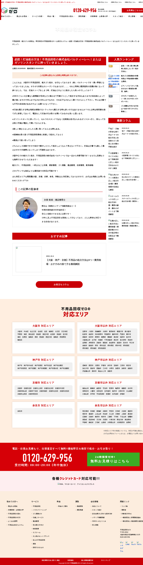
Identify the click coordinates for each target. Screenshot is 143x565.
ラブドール (37, 532)
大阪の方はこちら (102, 2)
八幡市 (92, 391)
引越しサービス (38, 517)
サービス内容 (37, 16)
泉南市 (84, 345)
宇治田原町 (100, 394)
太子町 (94, 340)
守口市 (131, 343)
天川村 (99, 419)
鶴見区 (20, 340)
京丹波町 (115, 394)
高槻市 (84, 337)
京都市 (20, 388)
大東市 (105, 331)
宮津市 (111, 388)
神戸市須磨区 (64, 368)
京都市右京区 (53, 391)
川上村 (111, 414)
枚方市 (128, 337)
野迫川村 (120, 419)
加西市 (117, 368)
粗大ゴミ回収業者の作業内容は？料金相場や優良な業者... (129, 78)
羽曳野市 (107, 334)
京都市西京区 (33, 394)
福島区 (30, 337)
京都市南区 (43, 391)
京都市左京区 (49, 388)
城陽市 (124, 388)
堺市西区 (126, 345)
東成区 (38, 334)
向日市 (130, 388)
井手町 (92, 394)
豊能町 (109, 337)
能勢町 (103, 337)
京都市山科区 (22, 394)
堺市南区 (93, 348)
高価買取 (80, 506)
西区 (36, 337)
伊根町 (122, 394)
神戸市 (20, 365)
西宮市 (91, 365)
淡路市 (109, 371)
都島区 (56, 337)
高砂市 (92, 368)
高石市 (116, 340)
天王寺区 (64, 331)
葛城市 (91, 414)
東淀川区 (46, 334)
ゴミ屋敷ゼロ (37, 514)
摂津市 (97, 337)
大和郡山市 (111, 422)
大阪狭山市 (86, 340)
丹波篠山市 (86, 371)
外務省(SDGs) (127, 514)
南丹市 (114, 391)
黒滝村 (130, 414)
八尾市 (91, 331)
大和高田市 (121, 422)
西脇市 (99, 368)
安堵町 (92, 411)
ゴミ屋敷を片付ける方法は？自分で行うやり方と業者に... (129, 108)
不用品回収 (37, 506)
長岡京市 (85, 391)
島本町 (116, 337)
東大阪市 (128, 331)
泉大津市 (123, 340)
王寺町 (117, 411)
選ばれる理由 (22, 16)
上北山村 (98, 414)
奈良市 (20, 411)
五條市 (91, 417)
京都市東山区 (22, 391)
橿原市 (130, 411)
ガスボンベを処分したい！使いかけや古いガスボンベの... (129, 98)
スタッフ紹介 (118, 16)
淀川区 (65, 334)
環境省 (124, 510)
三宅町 (97, 422)
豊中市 (128, 334)
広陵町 (84, 417)
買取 (34, 544)
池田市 (122, 337)
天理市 (105, 419)
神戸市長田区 (22, 368)
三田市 (122, 365)
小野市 (111, 368)
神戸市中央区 (28, 365)
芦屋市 (103, 365)
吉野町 (128, 422)
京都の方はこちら (130, 2)
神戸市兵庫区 (58, 365)
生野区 (24, 337)
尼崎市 (84, 365)
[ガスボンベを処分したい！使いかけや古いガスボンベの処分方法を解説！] (114, 102)
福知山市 (85, 388)
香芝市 (84, 414)
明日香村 (85, 411)
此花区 (52, 334)
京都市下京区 (33, 391)
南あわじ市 (102, 371)
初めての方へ (6, 16)
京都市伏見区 (64, 391)
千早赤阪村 (108, 340)
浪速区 (59, 334)
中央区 (26, 331)
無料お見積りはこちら (110, 459)
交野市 (84, 331)
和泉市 (130, 340)
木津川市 (121, 391)
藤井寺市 (115, 334)
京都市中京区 (59, 388)
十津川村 (112, 419)
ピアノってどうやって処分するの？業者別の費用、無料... (129, 88)
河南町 (100, 340)
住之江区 (33, 331)
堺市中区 (118, 345)
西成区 (41, 337)
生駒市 (105, 411)
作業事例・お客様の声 (99, 16)
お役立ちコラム (61, 284)
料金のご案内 (63, 506)
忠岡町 (84, 343)
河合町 (105, 414)
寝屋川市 (120, 331)
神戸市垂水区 (53, 368)
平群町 (84, 422)
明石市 (128, 365)
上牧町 (124, 414)
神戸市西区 (39, 365)
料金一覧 (51, 16)
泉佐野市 (112, 343)
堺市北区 (103, 345)
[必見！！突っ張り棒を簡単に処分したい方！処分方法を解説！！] (114, 72)
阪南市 (91, 345)
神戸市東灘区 (42, 368)
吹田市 (91, 337)
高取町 (84, 419)
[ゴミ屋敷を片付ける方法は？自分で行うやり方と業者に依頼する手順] (114, 112)
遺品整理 (36, 521)
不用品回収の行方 (14, 517)
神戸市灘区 (32, 368)
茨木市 (125, 343)
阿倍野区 (63, 337)
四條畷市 (98, 331)
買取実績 (81, 16)
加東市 (124, 368)
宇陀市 (111, 411)
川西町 (117, 414)
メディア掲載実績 (98, 517)
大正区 (57, 331)
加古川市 (85, 368)
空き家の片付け (38, 525)
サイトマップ (105, 560)
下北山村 (123, 417)
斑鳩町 (99, 411)
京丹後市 (107, 391)
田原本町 (92, 419)
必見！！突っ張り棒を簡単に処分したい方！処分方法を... (129, 68)
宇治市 (105, 388)
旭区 (25, 334)
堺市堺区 (110, 345)
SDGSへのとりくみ (99, 521)
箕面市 (119, 343)
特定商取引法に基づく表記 (51, 560)
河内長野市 (99, 334)
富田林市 (112, 331)
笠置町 (108, 394)
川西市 (97, 365)
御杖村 (91, 422)
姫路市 (130, 368)
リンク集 (125, 506)
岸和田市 (92, 343)
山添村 (103, 422)
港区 (19, 337)
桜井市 (103, 417)
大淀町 (124, 411)
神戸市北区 (48, 365)
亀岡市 (117, 388)
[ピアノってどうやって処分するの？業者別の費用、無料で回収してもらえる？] (114, 92)
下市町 (116, 417)
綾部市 (99, 388)
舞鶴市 (92, 388)
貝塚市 (99, 343)
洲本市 (94, 371)
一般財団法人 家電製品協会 (131, 517)
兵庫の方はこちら (116, 2)
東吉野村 (128, 419)
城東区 (51, 331)
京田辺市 (100, 391)
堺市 (96, 345)
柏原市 (91, 334)
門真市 (122, 334)
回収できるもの (38, 547)
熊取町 (105, 343)
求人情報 (131, 16)
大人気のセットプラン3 (41, 536)
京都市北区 (28, 388)
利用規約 (71, 560)
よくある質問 (12, 521)
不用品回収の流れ (66, 16)
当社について (96, 506)
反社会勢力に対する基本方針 (102, 514)
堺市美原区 (102, 348)
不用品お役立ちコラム (16, 525)
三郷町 (109, 417)
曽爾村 (130, 417)
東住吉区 (31, 334)
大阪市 (20, 331)
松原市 (84, 334)
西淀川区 (49, 337)
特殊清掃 (36, 529)
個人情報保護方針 (87, 560)
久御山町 (85, 394)
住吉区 (40, 331)
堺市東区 (85, 348)
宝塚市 (116, 365)
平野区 (20, 334)
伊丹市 (109, 365)
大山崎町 (129, 391)
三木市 (105, 368)
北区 (45, 331)
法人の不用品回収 (39, 540)
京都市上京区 (38, 388)
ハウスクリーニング (40, 510)
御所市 (97, 417)
